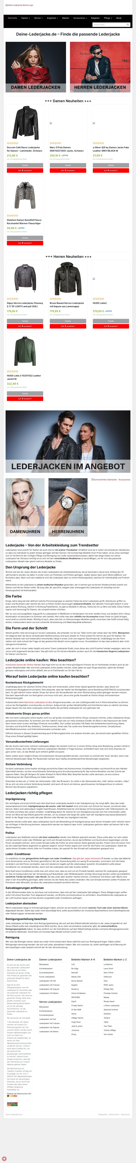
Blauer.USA (76, 977)
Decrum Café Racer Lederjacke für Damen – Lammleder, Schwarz (24, 149)
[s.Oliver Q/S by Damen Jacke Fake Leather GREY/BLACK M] (111, 123)
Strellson (107, 1014)
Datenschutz (114, 1114)
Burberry (75, 989)
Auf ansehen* (25, 170)
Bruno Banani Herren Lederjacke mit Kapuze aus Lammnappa (67, 305)
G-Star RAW (76, 1010)
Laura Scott (108, 968)
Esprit (73, 1001)
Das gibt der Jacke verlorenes (87, 858)
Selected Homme (111, 1010)
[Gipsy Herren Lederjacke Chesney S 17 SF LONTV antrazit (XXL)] (25, 278)
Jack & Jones (76, 1026)
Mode (119, 18)
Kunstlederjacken (46, 973)
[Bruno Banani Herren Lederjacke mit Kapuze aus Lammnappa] (68, 278)
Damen (25, 18)
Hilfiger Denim (77, 1018)
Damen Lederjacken (50, 959)
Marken (65, 18)
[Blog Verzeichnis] (19, 1105)
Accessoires (79, 18)
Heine (73, 1014)
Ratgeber (95, 18)
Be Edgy (74, 968)
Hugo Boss (76, 1022)
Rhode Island (109, 1001)
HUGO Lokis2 (100, 303)
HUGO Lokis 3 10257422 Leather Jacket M (24, 377)
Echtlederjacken (46, 968)
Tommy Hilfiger (110, 1030)
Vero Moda (108, 1034)
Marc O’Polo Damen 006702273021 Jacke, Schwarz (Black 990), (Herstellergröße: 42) (67, 149)
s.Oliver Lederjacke (112, 1005)
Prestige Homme (111, 993)
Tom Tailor (108, 1026)
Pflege (107, 18)
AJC (73, 964)
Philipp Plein (109, 989)
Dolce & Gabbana (78, 993)
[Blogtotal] (19, 1096)
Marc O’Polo (109, 973)
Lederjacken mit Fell (47, 981)
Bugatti (74, 985)
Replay (106, 997)
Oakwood (108, 977)
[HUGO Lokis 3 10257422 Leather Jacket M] (25, 351)
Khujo (73, 1034)
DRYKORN (75, 997)
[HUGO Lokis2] (111, 279)
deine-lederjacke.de (14, 1114)
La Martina (108, 964)
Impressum (125, 1114)
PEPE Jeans (108, 985)
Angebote (52, 18)
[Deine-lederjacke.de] (25, 7)
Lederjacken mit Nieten (49, 993)
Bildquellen (103, 1114)
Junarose (75, 1030)
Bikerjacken (44, 964)
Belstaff (74, 973)
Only (105, 981)
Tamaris (107, 1018)
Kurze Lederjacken (47, 977)
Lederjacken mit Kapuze (49, 989)
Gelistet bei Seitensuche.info (19, 1094)
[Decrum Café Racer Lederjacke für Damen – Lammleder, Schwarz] (25, 123)
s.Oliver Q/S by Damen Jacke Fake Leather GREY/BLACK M (111, 149)
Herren (37, 18)
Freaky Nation (77, 1005)
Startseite (12, 18)
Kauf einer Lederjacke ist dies (38, 702)
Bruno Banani (77, 981)
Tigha (106, 1022)
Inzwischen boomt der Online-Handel (23, 664)
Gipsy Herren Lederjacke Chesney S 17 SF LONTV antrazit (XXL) (25, 305)
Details (25, 165)
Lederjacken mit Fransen (49, 985)
